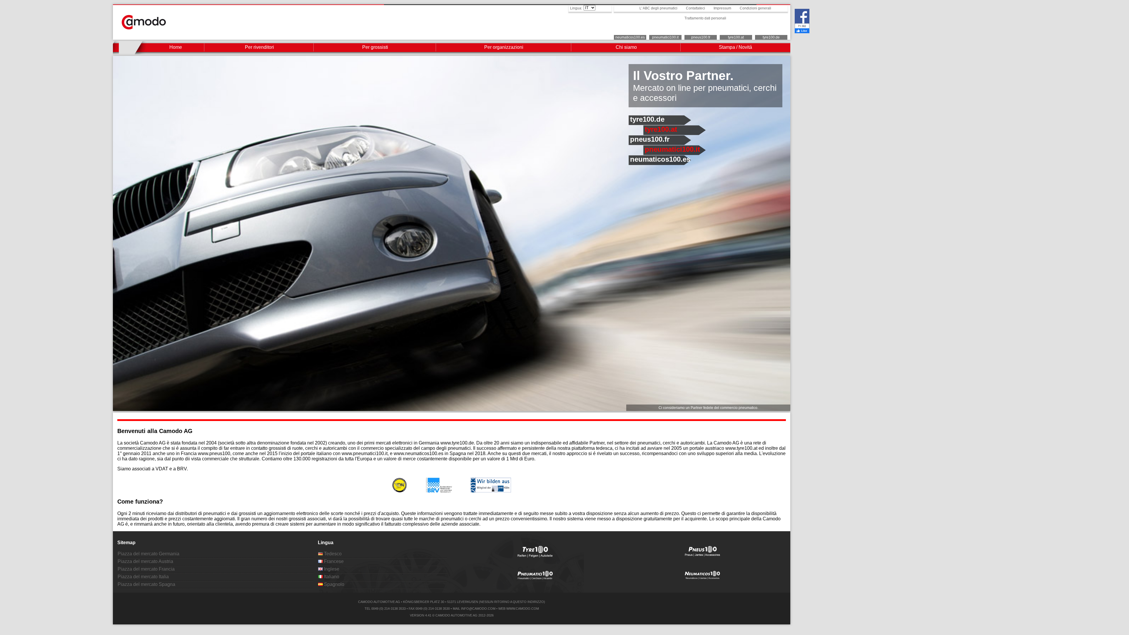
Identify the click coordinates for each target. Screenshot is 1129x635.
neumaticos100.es (630, 37)
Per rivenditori (259, 47)
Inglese (331, 569)
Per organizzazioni (503, 47)
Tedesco (332, 553)
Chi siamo (626, 47)
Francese (333, 561)
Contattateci (695, 8)
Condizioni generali (755, 8)
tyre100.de (771, 37)
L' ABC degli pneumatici (658, 8)
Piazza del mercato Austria (145, 561)
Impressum (722, 8)
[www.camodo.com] (144, 27)
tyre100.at (736, 37)
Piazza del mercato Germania (148, 553)
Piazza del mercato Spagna (146, 584)
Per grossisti (375, 47)
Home (175, 47)
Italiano (331, 576)
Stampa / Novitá (735, 47)
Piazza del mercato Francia (146, 569)
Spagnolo (333, 584)
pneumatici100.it (665, 37)
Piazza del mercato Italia (143, 576)
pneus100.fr (700, 37)
